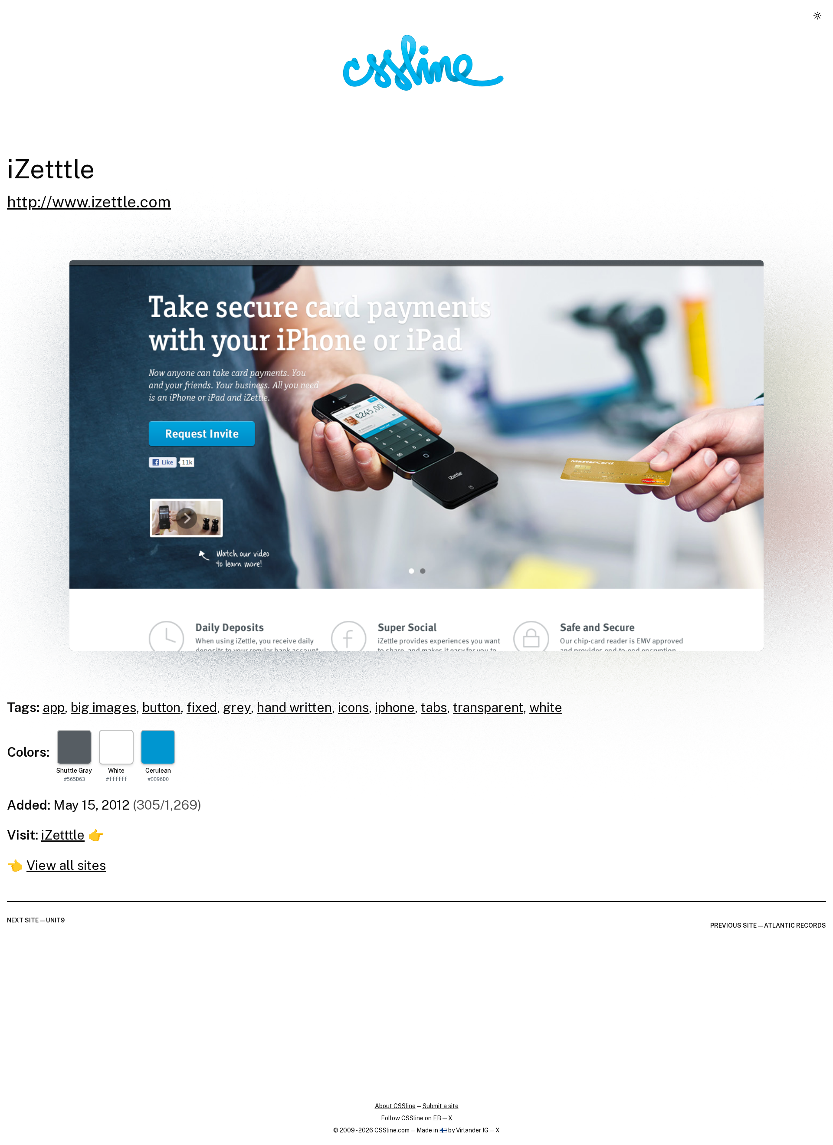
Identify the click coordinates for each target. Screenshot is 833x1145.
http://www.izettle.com (89, 202)
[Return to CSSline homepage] (423, 63)
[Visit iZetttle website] (416, 455)
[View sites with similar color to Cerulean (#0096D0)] (158, 747)
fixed (202, 707)
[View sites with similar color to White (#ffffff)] (116, 747)
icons (353, 707)
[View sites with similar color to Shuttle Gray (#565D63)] (74, 747)
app (54, 707)
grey (237, 707)
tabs (434, 707)
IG (485, 1130)
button (161, 707)
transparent (488, 707)
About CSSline (395, 1105)
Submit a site (441, 1105)
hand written (294, 707)
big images (103, 707)
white (545, 707)
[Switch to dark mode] (817, 15)
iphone (395, 707)
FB (437, 1118)
